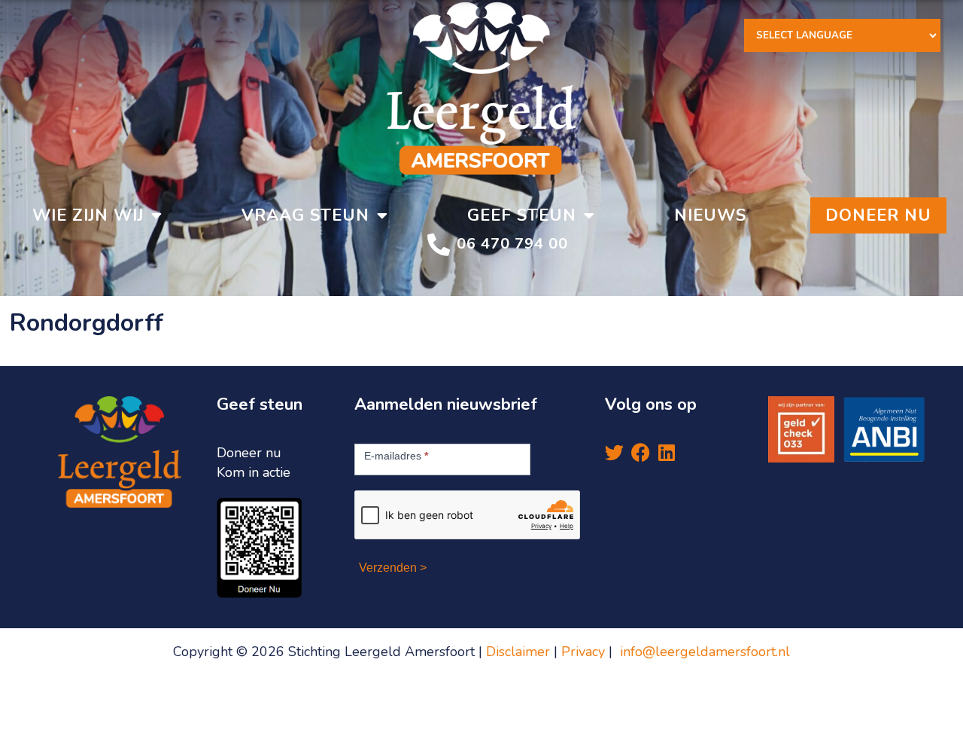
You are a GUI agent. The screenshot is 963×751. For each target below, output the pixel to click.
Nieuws (710, 215)
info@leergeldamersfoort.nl (705, 652)
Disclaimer (518, 652)
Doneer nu (878, 215)
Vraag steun (305, 215)
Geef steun (521, 215)
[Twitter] (614, 452)
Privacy (585, 652)
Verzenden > (393, 567)
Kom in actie (253, 472)
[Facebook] (640, 452)
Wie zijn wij (88, 215)
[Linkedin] (667, 452)
